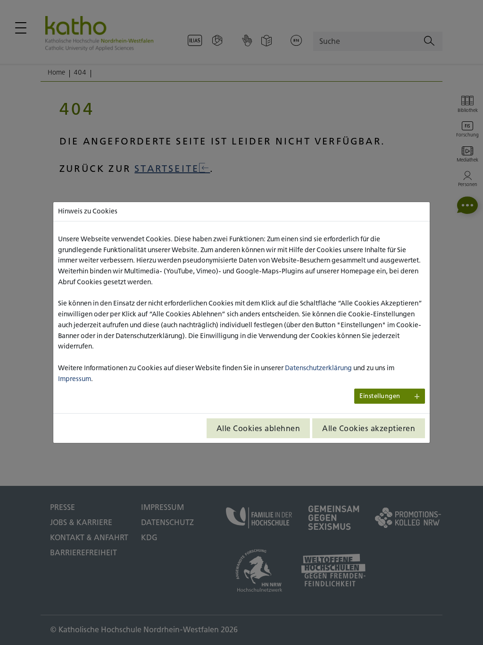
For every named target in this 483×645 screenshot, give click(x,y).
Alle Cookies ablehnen (258, 428)
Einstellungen (379, 396)
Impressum (74, 378)
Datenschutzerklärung (318, 368)
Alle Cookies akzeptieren (368, 428)
